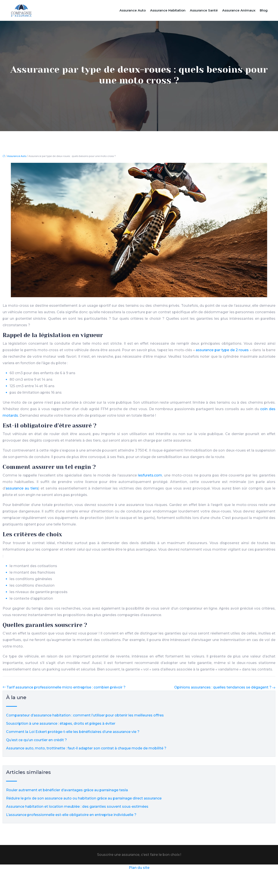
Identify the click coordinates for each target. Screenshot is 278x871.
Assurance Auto (132, 10)
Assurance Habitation (167, 10)
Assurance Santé (204, 10)
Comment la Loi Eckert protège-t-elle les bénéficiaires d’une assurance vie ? (72, 732)
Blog (264, 10)
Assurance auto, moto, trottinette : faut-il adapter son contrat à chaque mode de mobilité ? (86, 748)
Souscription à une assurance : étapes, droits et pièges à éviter (60, 723)
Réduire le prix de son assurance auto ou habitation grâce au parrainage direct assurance (84, 798)
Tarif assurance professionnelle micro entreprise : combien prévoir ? (66, 687)
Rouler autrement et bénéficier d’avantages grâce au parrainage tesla (67, 790)
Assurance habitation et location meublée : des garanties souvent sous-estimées (77, 806)
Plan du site (139, 868)
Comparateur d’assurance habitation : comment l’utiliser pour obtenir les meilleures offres (85, 715)
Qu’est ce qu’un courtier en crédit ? (36, 740)
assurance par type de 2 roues (222, 350)
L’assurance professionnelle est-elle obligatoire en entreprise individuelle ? (71, 815)
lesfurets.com (150, 475)
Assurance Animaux (238, 10)
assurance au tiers (22, 488)
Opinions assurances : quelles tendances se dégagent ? (222, 687)
